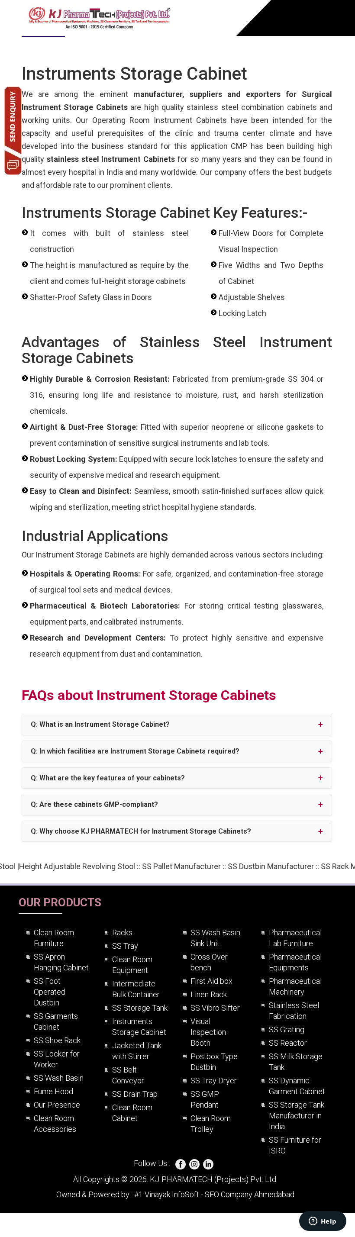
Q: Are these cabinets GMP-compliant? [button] (94, 804)
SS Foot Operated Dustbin (49, 991)
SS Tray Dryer (213, 1080)
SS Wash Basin (59, 1077)
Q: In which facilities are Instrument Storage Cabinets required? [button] (135, 751)
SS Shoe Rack (57, 1040)
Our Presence (57, 1104)
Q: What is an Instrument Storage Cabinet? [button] (100, 724)
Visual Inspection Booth (208, 1032)
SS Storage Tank (140, 1007)
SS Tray (125, 945)
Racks (122, 932)
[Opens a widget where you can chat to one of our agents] (322, 1222)
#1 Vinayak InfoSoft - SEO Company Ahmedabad (213, 1194)
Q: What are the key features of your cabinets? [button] (108, 778)
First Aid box (211, 981)
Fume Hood (53, 1091)
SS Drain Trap (135, 1093)
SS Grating (286, 1029)
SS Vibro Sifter (215, 1007)
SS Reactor (288, 1042)
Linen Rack (208, 994)
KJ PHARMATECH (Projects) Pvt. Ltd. (213, 1179)
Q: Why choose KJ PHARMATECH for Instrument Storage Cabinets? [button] (141, 831)
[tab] (177, 724)
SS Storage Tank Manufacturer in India (296, 1115)
